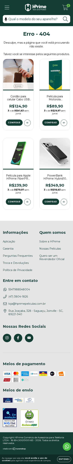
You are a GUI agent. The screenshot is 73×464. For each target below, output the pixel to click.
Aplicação (9, 241)
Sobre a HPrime (49, 241)
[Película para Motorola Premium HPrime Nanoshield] (64, 123)
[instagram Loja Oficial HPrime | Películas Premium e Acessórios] (7, 338)
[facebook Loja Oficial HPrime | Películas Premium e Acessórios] (18, 338)
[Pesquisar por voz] (6, 19)
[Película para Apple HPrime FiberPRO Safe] (27, 202)
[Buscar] (65, 19)
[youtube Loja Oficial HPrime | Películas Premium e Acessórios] (29, 338)
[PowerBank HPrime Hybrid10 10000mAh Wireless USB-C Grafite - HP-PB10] (64, 202)
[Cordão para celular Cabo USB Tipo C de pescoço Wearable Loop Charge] (27, 123)
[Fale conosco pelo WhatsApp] (67, 446)
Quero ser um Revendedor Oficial (51, 257)
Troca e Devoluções (16, 263)
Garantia (8, 248)
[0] (65, 8)
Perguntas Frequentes (18, 255)
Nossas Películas (50, 248)
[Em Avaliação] (10, 418)
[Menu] (7, 7)
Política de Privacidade (17, 270)
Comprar (14, 122)
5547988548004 (19, 289)
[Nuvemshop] (14, 449)
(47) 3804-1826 (18, 296)
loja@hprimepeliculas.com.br (27, 303)
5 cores (18, 86)
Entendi (64, 459)
